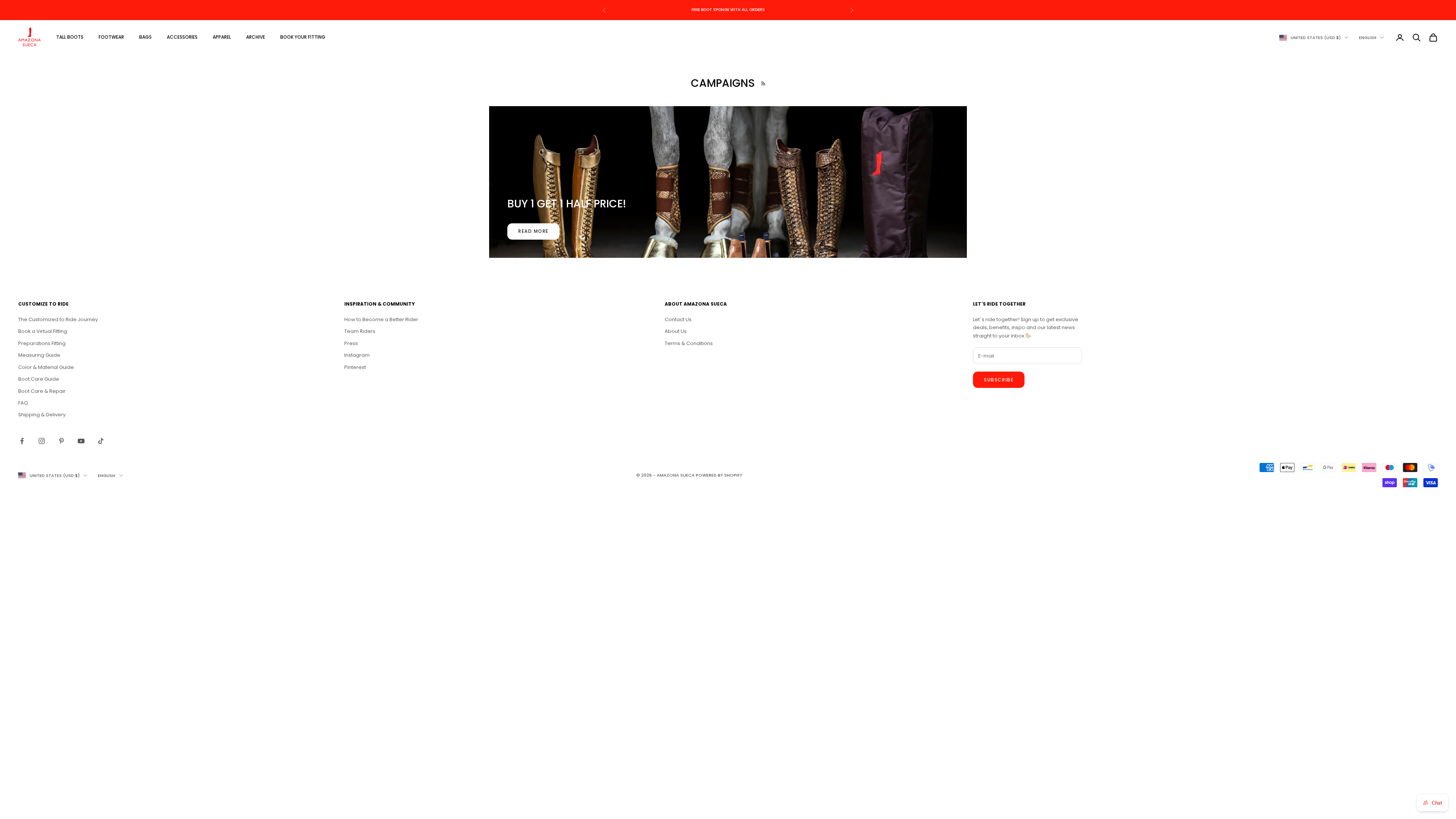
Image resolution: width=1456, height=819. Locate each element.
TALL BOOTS (69, 37)
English (1367, 38)
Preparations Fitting (42, 343)
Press (351, 343)
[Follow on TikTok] (101, 441)
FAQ (23, 402)
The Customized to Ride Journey (58, 319)
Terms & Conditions (689, 343)
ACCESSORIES (182, 37)
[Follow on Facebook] (22, 441)
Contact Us (678, 319)
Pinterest (355, 367)
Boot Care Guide (38, 379)
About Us (676, 331)
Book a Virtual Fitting (42, 331)
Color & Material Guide (46, 367)
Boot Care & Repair (42, 391)
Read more (533, 231)
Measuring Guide (39, 355)
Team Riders (359, 331)
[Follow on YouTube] (81, 441)
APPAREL (222, 37)
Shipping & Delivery (42, 414)
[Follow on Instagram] (42, 441)
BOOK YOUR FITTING (302, 37)
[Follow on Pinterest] (61, 441)
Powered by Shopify (719, 475)
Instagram (357, 355)
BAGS (145, 37)
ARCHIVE (255, 37)
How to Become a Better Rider (381, 319)
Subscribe (999, 380)
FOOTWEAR (111, 37)
